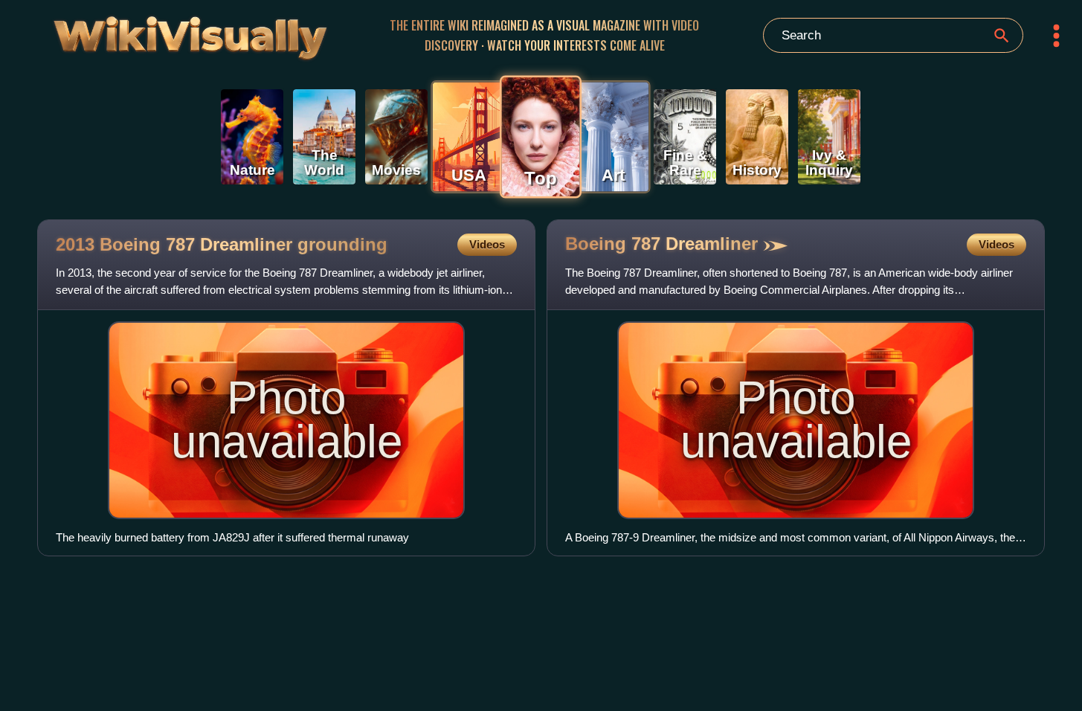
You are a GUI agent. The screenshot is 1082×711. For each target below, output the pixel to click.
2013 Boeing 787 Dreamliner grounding (221, 244)
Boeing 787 (661, 244)
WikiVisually (152, 32)
